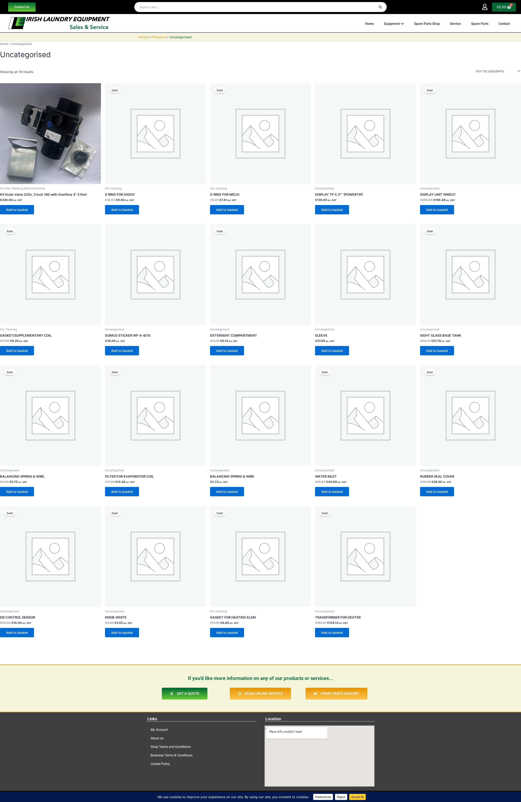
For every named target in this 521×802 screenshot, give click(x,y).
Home (4, 44)
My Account (159, 730)
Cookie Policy (160, 764)
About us (157, 738)
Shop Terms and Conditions (170, 747)
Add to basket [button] (17, 210)
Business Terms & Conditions (172, 755)
